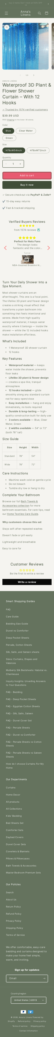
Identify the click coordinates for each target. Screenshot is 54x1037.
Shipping (10, 120)
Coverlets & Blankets (18, 851)
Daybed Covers (14, 837)
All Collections (14, 808)
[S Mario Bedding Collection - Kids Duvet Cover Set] (27, 259)
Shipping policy (38, 1026)
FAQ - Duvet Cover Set (19, 720)
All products (13, 801)
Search (10, 892)
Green (9, 138)
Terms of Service (15, 935)
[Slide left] (20, 75)
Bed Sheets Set (15, 823)
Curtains (11, 787)
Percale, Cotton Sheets (19, 645)
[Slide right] (33, 75)
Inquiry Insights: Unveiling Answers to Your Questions (26, 683)
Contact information (28, 1031)
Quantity (6, 157)
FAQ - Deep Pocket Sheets (21, 699)
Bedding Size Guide (17, 623)
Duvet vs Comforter (17, 630)
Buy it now (27, 184)
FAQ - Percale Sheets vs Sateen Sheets (24, 754)
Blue (8, 130)
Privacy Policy (13, 921)
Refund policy (24, 1021)
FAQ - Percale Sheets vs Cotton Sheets (24, 744)
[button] (6, 13)
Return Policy (13, 906)
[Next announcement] (48, 4)
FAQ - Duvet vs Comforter (20, 734)
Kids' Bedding (14, 816)
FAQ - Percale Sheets (18, 727)
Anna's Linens (25, 1017)
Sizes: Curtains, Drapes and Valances (21, 661)
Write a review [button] (27, 581)
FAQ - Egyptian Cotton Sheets (23, 706)
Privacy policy (39, 1021)
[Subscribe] (44, 978)
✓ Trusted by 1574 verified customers (25, 109)
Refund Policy (13, 913)
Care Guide (12, 616)
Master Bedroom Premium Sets (23, 872)
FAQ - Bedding (14, 692)
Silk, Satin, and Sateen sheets (22, 652)
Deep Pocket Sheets (17, 637)
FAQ (8, 609)
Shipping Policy (14, 928)
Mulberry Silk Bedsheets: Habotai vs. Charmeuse (26, 672)
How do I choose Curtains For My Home (25, 766)
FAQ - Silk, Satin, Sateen (19, 713)
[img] (27, 226)
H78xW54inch (14, 150)
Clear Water (26, 130)
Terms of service (20, 1026)
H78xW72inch (38, 150)
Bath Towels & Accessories (21, 865)
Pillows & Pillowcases (18, 858)
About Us (11, 899)
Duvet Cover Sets (16, 844)
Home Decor (13, 794)
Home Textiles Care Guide (22, 514)
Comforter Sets (14, 830)
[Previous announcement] (5, 4)
